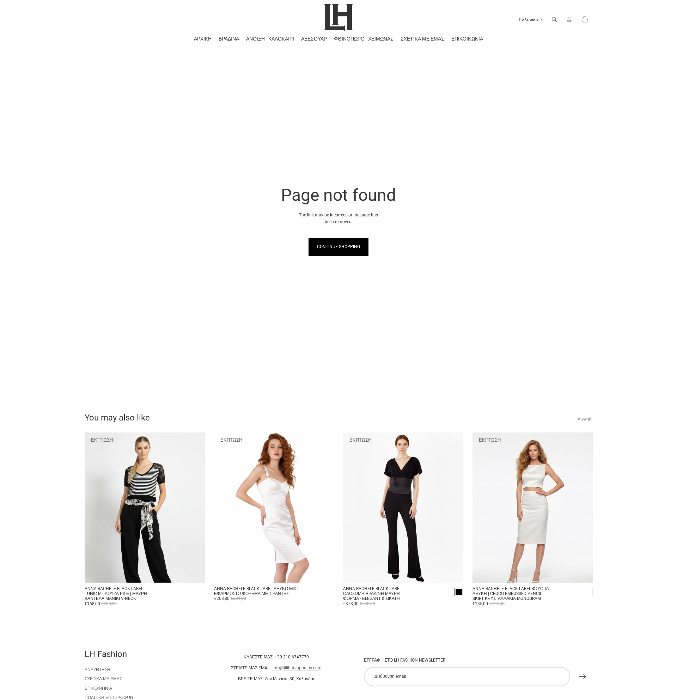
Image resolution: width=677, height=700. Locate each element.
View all (585, 419)
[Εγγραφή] (582, 676)
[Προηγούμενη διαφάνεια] (95, 507)
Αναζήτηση (97, 669)
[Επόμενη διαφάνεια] (194, 507)
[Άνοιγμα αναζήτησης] (554, 19)
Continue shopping (338, 246)
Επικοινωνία (98, 688)
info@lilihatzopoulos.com (297, 667)
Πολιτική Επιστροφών (109, 697)
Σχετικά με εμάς (103, 678)
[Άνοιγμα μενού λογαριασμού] (569, 19)
